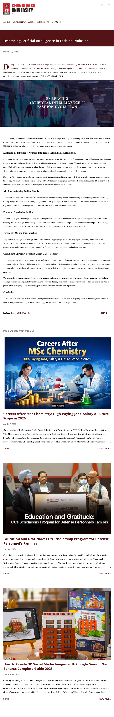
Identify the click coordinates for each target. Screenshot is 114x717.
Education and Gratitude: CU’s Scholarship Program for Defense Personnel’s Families (56, 541)
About (31, 21)
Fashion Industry (20, 312)
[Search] (102, 5)
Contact (56, 21)
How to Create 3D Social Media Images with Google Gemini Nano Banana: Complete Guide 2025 (57, 666)
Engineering (19, 21)
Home (6, 21)
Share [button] (104, 312)
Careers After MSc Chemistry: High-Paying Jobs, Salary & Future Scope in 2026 (56, 415)
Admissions (43, 21)
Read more (105, 448)
